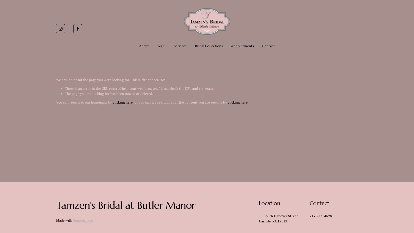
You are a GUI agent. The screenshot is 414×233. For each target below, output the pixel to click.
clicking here (123, 102)
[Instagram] (60, 28)
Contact (268, 46)
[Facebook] (77, 28)
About (144, 46)
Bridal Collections (209, 46)
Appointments (242, 46)
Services (180, 46)
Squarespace (83, 220)
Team (161, 46)
